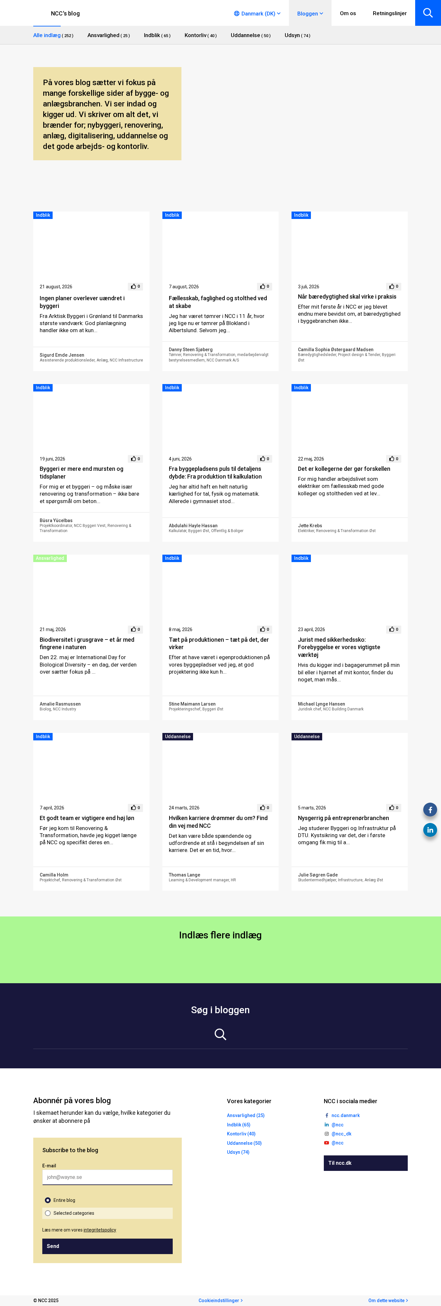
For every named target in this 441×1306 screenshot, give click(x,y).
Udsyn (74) (238, 1152)
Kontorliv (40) (241, 1133)
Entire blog (64, 1200)
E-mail (49, 1165)
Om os (348, 13)
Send (53, 1246)
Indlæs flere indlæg (220, 935)
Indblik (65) (239, 1124)
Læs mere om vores (79, 1229)
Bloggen (307, 13)
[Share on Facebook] (430, 809)
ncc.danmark (346, 1115)
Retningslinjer (390, 13)
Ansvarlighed (50, 558)
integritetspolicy (100, 1229)
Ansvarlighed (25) (246, 1115)
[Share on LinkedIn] (430, 830)
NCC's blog (65, 13)
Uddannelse (177, 736)
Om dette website (386, 1300)
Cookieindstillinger (219, 1300)
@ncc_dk (341, 1133)
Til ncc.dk (340, 1163)
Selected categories (74, 1213)
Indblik (43, 215)
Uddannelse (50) (244, 1143)
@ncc (338, 1124)
